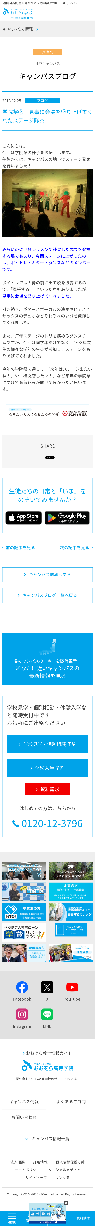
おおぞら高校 (18, 17)
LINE (47, 1026)
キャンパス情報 (17, 28)
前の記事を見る (20, 547)
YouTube (72, 999)
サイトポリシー (27, 1169)
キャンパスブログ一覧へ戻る (50, 595)
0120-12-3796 (52, 823)
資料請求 (49, 789)
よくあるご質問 (71, 1101)
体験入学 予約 (50, 767)
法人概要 (17, 1161)
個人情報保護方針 (70, 1161)
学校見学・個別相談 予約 (50, 743)
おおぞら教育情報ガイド (49, 1053)
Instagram (22, 1026)
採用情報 (40, 1161)
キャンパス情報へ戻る (50, 574)
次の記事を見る (74, 547)
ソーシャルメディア (64, 1169)
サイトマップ (36, 1177)
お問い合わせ (24, 1117)
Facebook (22, 999)
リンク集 (62, 1177)
